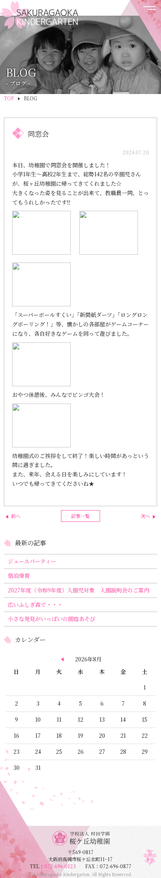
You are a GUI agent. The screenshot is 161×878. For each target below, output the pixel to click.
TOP (9, 98)
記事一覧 (80, 515)
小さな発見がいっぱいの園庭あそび (51, 619)
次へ (145, 515)
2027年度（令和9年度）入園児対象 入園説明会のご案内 (78, 590)
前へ (15, 515)
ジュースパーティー (32, 561)
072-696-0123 (64, 866)
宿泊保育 (19, 575)
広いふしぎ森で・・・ (35, 604)
